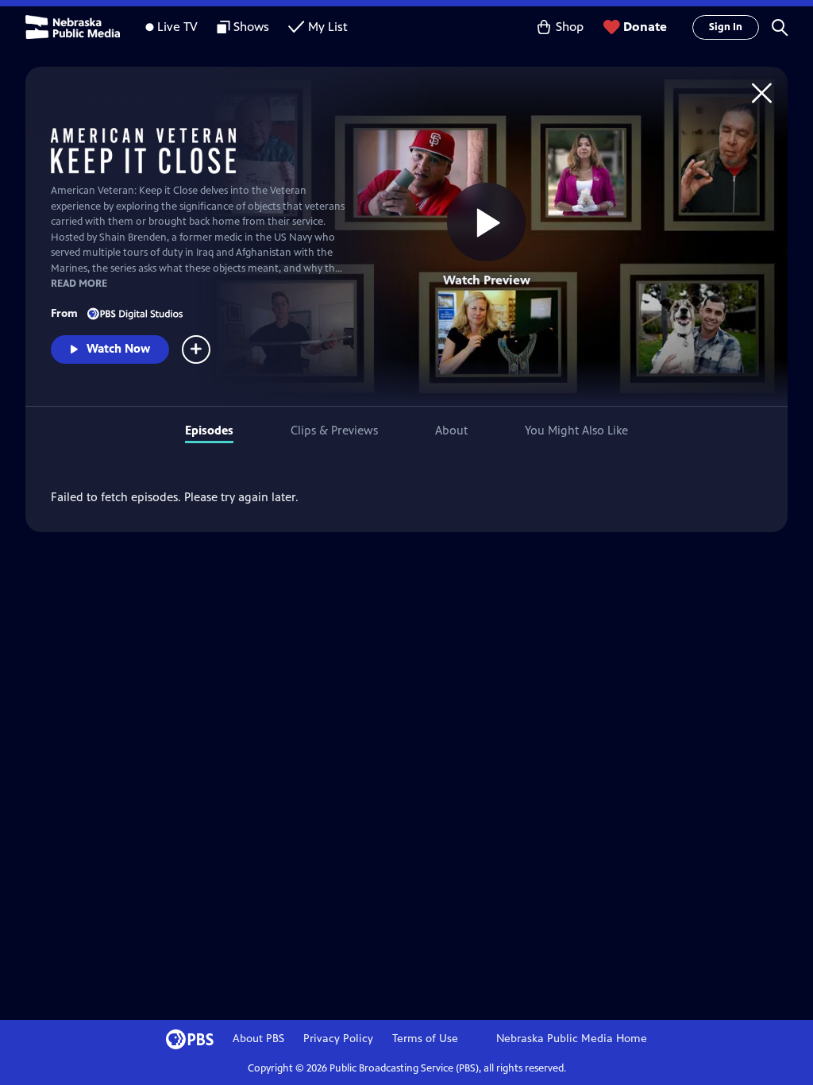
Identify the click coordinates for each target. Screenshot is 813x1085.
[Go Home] (762, 92)
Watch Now (118, 348)
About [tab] (451, 430)
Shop (570, 26)
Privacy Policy (338, 1038)
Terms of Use (425, 1038)
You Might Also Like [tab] (576, 430)
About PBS (258, 1038)
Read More (79, 283)
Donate (645, 26)
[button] (779, 27)
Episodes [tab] (209, 430)
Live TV (177, 26)
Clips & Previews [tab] (334, 430)
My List (328, 26)
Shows (251, 26)
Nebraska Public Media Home (571, 1038)
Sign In (725, 27)
